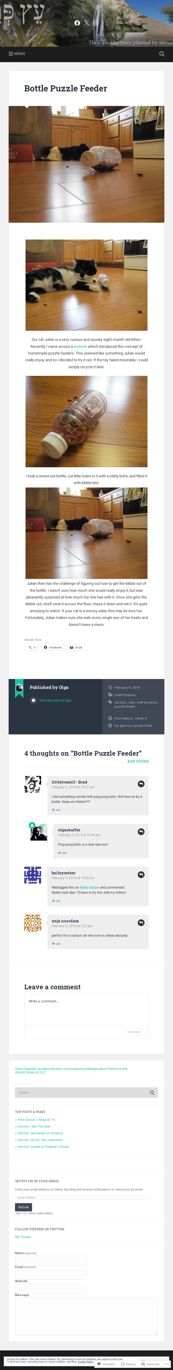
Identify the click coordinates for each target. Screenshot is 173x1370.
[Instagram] (95, 22)
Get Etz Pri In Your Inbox (37, 1181)
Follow (23, 1207)
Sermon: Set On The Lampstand (40, 1140)
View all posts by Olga (54, 700)
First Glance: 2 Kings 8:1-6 (36, 1120)
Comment (134, 1032)
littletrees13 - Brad (69, 782)
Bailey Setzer (89, 887)
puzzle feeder (124, 706)
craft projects (147, 702)
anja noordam (65, 920)
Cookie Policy (86, 1361)
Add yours (138, 761)
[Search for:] (86, 1092)
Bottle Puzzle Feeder (65, 88)
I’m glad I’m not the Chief (133, 726)
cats (131, 702)
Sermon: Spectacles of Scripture (40, 1133)
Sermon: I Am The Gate (34, 1126)
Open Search (161, 54)
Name (25, 1253)
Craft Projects (125, 695)
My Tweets (23, 1237)
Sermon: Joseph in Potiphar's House (43, 1147)
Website (21, 1281)
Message (22, 1295)
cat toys (120, 702)
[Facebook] (77, 22)
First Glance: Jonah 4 (130, 718)
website (80, 346)
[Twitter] (86, 22)
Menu (19, 53)
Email (25, 1267)
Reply (141, 784)
